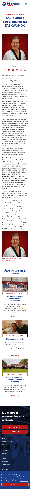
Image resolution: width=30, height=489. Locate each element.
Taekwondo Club (7, 441)
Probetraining (15, 432)
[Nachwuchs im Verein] (15, 328)
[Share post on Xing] (17, 70)
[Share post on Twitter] (9, 70)
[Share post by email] (25, 70)
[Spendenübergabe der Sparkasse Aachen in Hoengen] (15, 367)
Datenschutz (6, 464)
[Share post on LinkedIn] (13, 70)
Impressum (5, 461)
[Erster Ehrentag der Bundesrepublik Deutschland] (15, 286)
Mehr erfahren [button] (24, 481)
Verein (21, 14)
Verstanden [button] (15, 484)
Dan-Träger (5, 450)
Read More (15, 316)
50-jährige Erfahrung (12, 258)
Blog (3, 447)
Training (4, 444)
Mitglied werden (15, 427)
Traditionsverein (7, 260)
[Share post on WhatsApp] (21, 70)
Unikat (14, 260)
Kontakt (4, 453)
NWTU (21, 258)
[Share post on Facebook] (5, 70)
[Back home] (11, 4)
